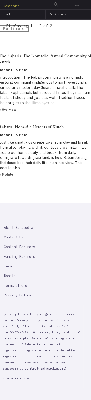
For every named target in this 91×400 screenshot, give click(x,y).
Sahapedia (11, 5)
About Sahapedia (18, 227)
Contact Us (13, 237)
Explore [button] (10, 14)
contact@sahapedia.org (45, 368)
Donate (10, 276)
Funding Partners (19, 256)
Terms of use (15, 285)
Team (8, 266)
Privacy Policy (17, 295)
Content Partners (19, 247)
